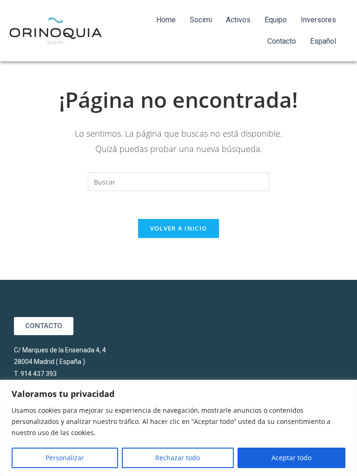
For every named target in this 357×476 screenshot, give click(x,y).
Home (166, 19)
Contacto (281, 41)
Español (323, 41)
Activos (238, 19)
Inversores (318, 19)
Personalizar (65, 457)
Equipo (275, 19)
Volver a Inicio (178, 228)
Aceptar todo (291, 457)
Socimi (201, 19)
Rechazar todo (177, 457)
